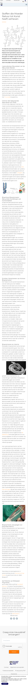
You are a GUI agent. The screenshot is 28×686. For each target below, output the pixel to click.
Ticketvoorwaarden (8, 670)
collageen (20, 172)
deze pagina (15, 613)
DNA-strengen (6, 489)
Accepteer (5, 683)
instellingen (4, 681)
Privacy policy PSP (20, 670)
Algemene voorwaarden (17, 667)
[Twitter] (14, 619)
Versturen (14, 651)
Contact (6, 667)
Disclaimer (14, 674)
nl (23, 1)
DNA (22, 167)
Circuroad (7, 97)
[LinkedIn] (17, 619)
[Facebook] (11, 619)
